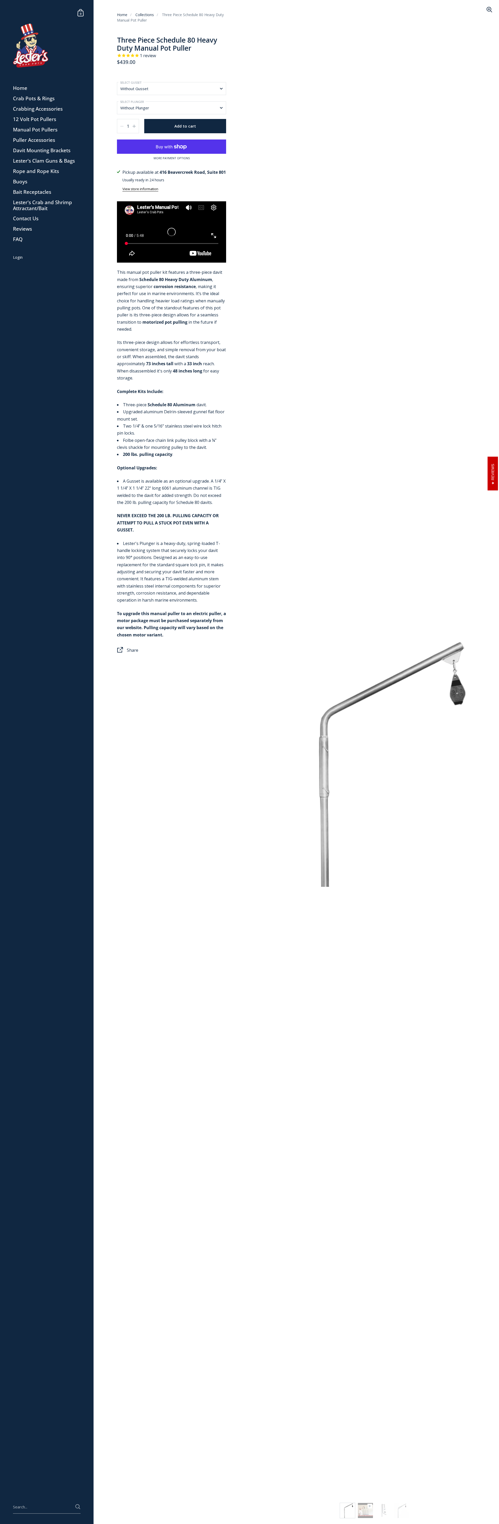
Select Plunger (132, 102)
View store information (140, 189)
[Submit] (78, 1506)
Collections (144, 14)
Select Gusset (131, 82)
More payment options (172, 158)
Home (122, 14)
